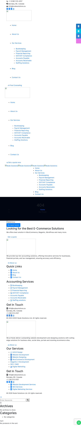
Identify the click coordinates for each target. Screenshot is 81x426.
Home (42, 210)
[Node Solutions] (11, 166)
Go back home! (13, 225)
